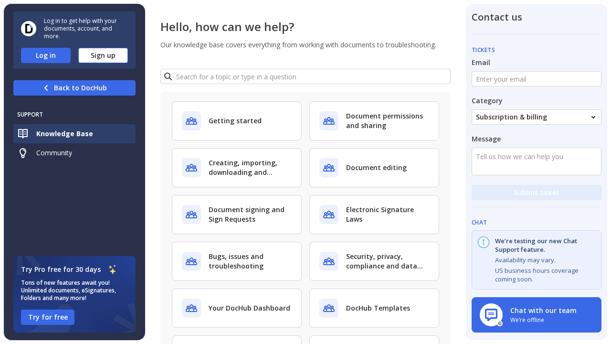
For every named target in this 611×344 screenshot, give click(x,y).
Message (486, 138)
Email (481, 62)
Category (487, 100)
